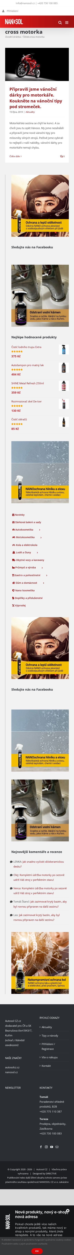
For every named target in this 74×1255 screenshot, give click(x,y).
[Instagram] (46, 1147)
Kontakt (46, 1065)
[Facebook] (41, 1147)
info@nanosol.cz (25, 3)
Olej (15, 875)
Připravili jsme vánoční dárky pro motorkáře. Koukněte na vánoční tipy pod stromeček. (35, 97)
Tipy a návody (50, 1035)
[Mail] (57, 1147)
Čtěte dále (14, 156)
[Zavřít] (68, 1211)
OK (37, 1251)
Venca (16, 888)
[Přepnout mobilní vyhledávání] (60, 22)
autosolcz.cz (12, 1067)
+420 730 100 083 (47, 3)
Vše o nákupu (50, 1057)
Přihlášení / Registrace (48, 1046)
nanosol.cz (11, 1072)
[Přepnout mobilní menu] (67, 22)
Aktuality (30, 111)
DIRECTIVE (51, 1173)
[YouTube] (51, 1147)
